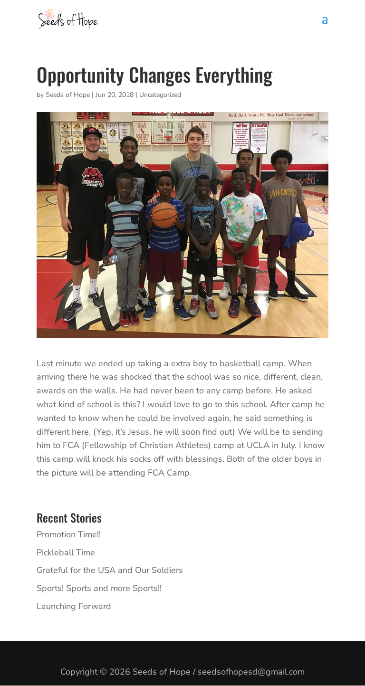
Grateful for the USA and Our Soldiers (110, 570)
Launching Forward (74, 606)
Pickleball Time (66, 552)
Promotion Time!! (69, 534)
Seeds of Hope (68, 94)
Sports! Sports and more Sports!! (99, 588)
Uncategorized (160, 94)
